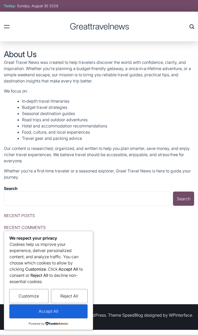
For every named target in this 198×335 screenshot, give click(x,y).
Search (11, 188)
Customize (29, 296)
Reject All (69, 296)
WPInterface (180, 315)
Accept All (48, 311)
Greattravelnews (99, 26)
